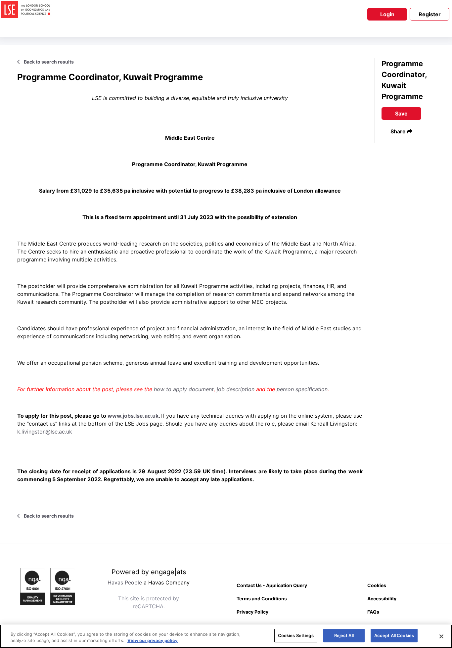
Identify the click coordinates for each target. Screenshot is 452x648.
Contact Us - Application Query (272, 585)
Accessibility (381, 598)
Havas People (125, 582)
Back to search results (48, 62)
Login (387, 14)
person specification (302, 389)
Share (398, 131)
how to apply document (184, 389)
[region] (226, 636)
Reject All (344, 635)
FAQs (373, 612)
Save (401, 113)
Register (430, 14)
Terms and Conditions (262, 598)
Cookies (376, 585)
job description (235, 389)
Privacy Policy (252, 612)
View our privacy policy (152, 640)
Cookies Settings (296, 635)
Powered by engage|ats (149, 572)
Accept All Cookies (394, 635)
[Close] (441, 636)
